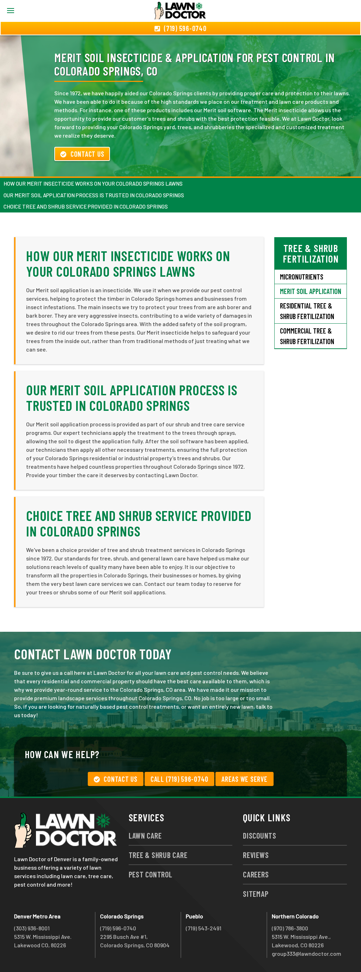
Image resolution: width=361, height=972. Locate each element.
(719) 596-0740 (118, 928)
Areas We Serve (244, 779)
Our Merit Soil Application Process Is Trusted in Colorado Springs (94, 195)
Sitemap (255, 893)
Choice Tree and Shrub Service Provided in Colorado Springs (86, 206)
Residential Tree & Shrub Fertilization (307, 310)
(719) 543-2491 (203, 928)
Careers (256, 874)
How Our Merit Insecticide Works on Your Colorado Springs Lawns (93, 183)
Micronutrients (301, 276)
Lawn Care (145, 835)
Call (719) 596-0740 (179, 779)
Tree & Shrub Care (158, 854)
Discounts (259, 835)
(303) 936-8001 (32, 928)
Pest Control (150, 874)
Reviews (256, 854)
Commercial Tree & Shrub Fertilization (307, 336)
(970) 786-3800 (290, 928)
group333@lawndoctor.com (306, 953)
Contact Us (87, 154)
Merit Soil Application (310, 291)
